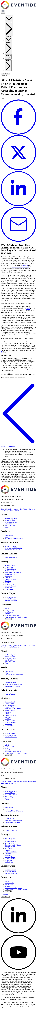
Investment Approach (11, 522)
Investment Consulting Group (13, 615)
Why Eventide (9, 524)
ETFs (6, 537)
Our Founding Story (11, 518)
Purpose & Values (10, 520)
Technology (8, 576)
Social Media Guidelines (12, 511)
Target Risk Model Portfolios (13, 548)
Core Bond (8, 581)
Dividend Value (9, 571)
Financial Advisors (10, 597)
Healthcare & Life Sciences (13, 572)
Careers (7, 527)
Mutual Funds (9, 535)
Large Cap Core (9, 567)
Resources (8, 36)
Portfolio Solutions (10, 546)
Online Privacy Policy (25, 509)
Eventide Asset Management (20, 267)
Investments (9, 16)
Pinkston (25, 265)
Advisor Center (9, 610)
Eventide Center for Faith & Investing (16, 617)
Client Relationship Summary (9, 509)
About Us (8, 55)
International (8, 587)
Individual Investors (10, 599)
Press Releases (9, 612)
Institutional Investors (11, 600)
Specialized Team (10, 525)
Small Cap (8, 582)
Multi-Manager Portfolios (12, 550)
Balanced (7, 577)
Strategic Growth (10, 574)
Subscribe (8, 619)
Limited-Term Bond (11, 579)
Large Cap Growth (10, 586)
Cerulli (28, 309)
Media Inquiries (5, 381)
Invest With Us (6, 73)
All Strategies (9, 589)
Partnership (8, 613)
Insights (7, 608)
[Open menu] (3, 12)
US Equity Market (10, 569)
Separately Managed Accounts (14, 538)
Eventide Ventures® (11, 557)
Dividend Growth (10, 565)
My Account (4, 895)
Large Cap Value (10, 584)
